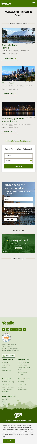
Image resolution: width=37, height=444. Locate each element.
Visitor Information (24, 362)
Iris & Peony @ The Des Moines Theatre (13, 120)
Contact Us (10, 356)
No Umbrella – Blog (8, 382)
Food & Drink (6, 365)
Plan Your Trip (23, 359)
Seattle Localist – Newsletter (7, 391)
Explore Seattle (7, 359)
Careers (4, 402)
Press (20, 387)
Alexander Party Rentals (9, 47)
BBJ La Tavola (8, 83)
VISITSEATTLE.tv (6, 384)
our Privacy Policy (11, 434)
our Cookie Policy (24, 434)
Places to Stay (6, 370)
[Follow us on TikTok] (12, 329)
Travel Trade (22, 384)
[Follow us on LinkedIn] (24, 329)
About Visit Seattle (8, 396)
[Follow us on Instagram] (7, 329)
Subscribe (10, 220)
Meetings (21, 382)
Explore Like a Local (8, 387)
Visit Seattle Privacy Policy (18, 214)
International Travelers (22, 373)
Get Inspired (6, 379)
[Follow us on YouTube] (20, 329)
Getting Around (23, 365)
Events (4, 368)
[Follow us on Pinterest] (16, 329)
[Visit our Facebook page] (3, 329)
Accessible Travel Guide (24, 369)
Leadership (5, 399)
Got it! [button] (9, 440)
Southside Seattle (30, 43)
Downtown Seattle (29, 81)
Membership (22, 390)
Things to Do (6, 362)
